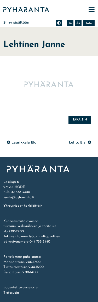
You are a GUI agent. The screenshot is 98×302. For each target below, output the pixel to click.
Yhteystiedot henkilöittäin (22, 205)
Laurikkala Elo (23, 142)
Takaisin (80, 119)
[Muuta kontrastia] (59, 23)
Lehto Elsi (78, 142)
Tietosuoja (11, 292)
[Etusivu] (49, 169)
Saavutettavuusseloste (20, 287)
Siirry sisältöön (16, 22)
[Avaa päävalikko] (92, 9)
